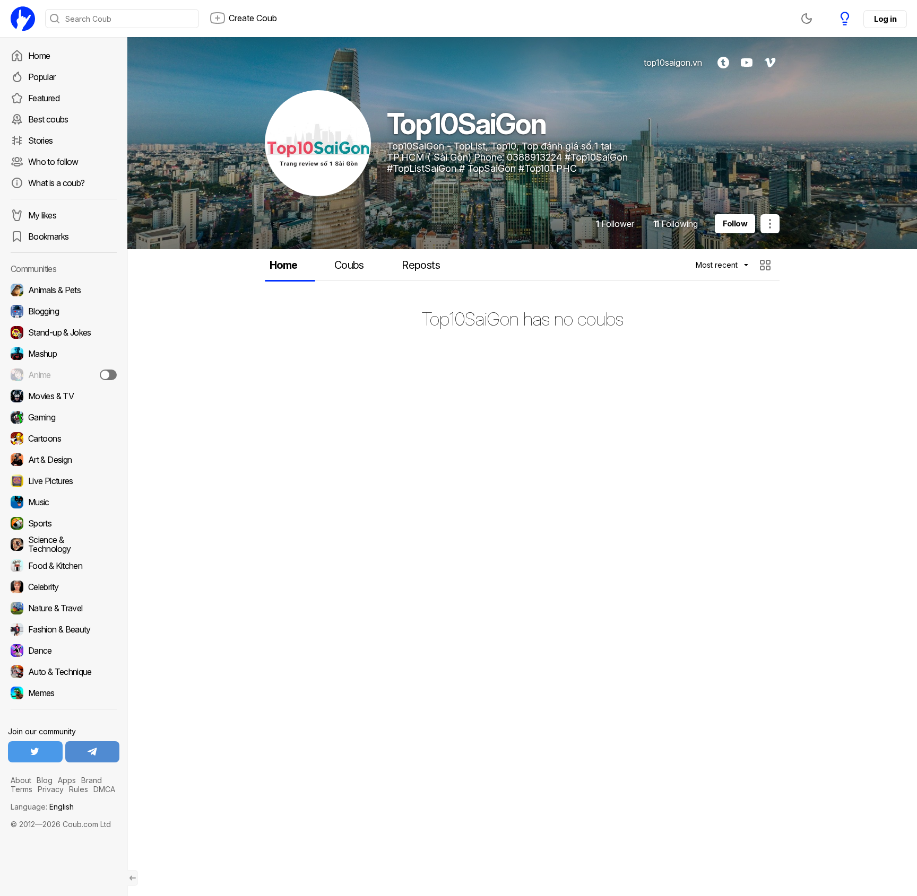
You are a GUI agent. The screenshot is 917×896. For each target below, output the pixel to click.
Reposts (421, 265)
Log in (885, 19)
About (21, 780)
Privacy (51, 789)
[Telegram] (92, 751)
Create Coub (253, 18)
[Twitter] (35, 751)
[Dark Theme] (806, 18)
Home (39, 55)
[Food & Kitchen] (63, 565)
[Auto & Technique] (63, 671)
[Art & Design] (63, 459)
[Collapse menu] (132, 878)
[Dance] (63, 650)
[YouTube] (746, 62)
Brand (91, 780)
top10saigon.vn (673, 62)
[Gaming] (63, 417)
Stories (40, 140)
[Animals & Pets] (63, 290)
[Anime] (63, 374)
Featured (43, 98)
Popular (42, 77)
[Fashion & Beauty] (63, 629)
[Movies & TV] (63, 396)
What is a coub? (56, 183)
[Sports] (63, 523)
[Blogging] (63, 311)
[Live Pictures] (63, 480)
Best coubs (48, 119)
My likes (42, 215)
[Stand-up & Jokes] (63, 332)
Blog (45, 780)
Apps (67, 780)
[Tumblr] (723, 62)
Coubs (349, 265)
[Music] (63, 502)
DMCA (104, 789)
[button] (767, 265)
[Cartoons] (63, 438)
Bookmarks (48, 236)
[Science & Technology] (63, 544)
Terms (21, 789)
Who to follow (53, 161)
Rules (78, 789)
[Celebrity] (63, 587)
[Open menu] (770, 223)
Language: (42, 806)
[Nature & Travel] (63, 608)
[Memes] (63, 693)
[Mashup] (63, 353)
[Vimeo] (770, 62)
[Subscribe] (108, 375)
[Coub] (23, 18)
